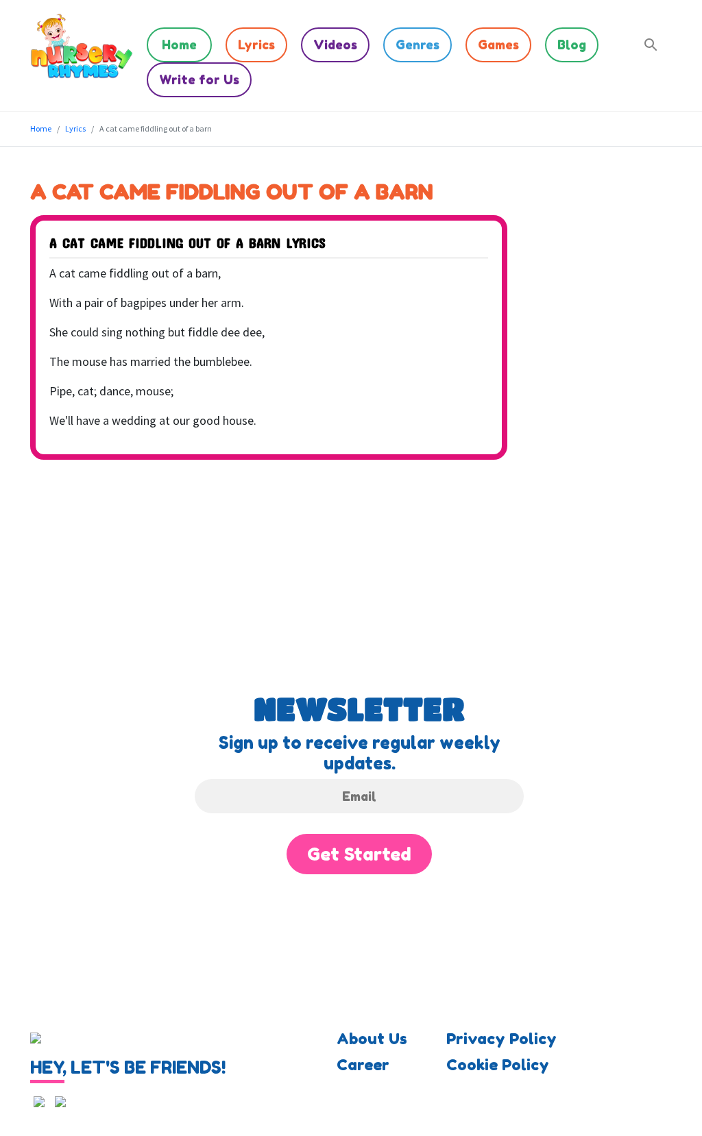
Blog (571, 44)
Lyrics (256, 44)
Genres (417, 44)
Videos (335, 44)
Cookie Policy (497, 1065)
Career (363, 1065)
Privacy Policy (501, 1039)
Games (498, 44)
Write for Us (199, 79)
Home (179, 44)
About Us (372, 1039)
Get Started (359, 854)
